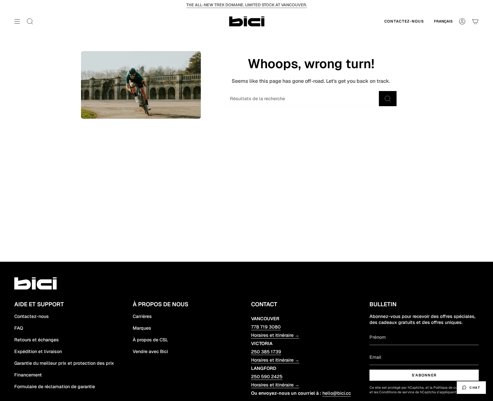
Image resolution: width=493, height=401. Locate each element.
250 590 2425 (266, 377)
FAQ (18, 328)
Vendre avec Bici (150, 351)
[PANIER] (475, 21)
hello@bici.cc (336, 393)
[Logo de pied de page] (36, 283)
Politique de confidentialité (455, 387)
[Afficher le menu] (17, 21)
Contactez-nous (31, 316)
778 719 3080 (266, 327)
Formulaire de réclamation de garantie (54, 387)
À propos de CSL (150, 340)
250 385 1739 (266, 352)
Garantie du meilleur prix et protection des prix (64, 363)
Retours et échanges (36, 340)
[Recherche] (388, 98)
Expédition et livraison (38, 351)
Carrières (142, 316)
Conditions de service (396, 392)
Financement (28, 375)
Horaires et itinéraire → (275, 335)
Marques (142, 328)
